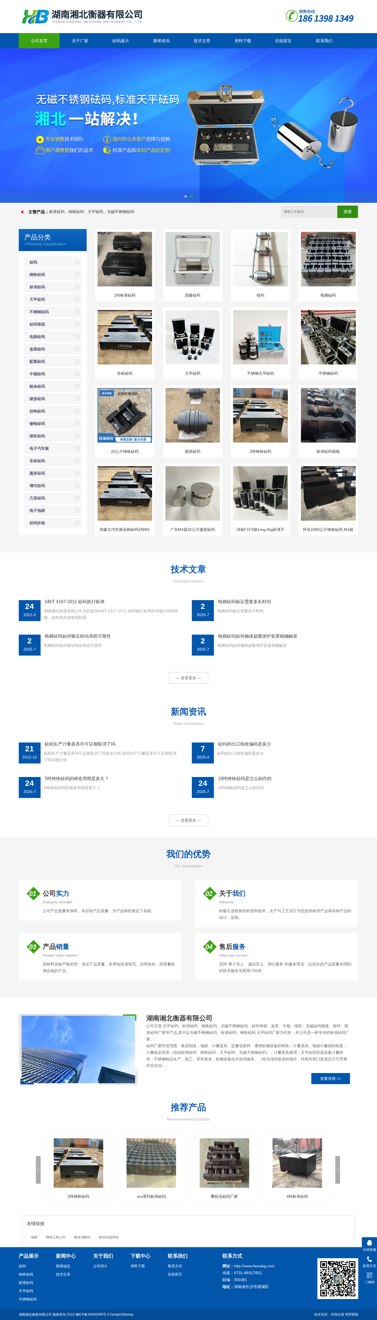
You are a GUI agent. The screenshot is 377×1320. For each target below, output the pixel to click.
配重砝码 (37, 361)
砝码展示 (120, 40)
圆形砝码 (37, 473)
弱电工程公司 (56, 1237)
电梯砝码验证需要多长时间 (244, 601)
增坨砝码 (37, 485)
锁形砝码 (37, 398)
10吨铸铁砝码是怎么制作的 (245, 778)
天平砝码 (37, 299)
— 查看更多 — (188, 678)
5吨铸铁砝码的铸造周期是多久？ (77, 778)
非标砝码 (37, 461)
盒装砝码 (37, 349)
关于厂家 (80, 40)
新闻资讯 (161, 40)
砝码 (33, 262)
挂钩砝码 (37, 411)
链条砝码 (37, 386)
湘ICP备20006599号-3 (92, 1314)
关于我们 (103, 1256)
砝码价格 (37, 523)
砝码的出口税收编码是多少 (244, 744)
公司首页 (39, 40)
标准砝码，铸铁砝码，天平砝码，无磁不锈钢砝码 (91, 211)
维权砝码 (37, 436)
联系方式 (175, 1266)
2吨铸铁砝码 (260, 451)
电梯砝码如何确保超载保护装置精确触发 (258, 636)
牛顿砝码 (37, 374)
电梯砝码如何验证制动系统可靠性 (78, 636)
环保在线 (337, 1314)
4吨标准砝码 (225, 1196)
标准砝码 (37, 287)
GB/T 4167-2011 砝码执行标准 (75, 601)
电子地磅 (37, 510)
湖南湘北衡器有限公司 (35, 1314)
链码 (260, 295)
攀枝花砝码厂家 (152, 1196)
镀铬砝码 (37, 423)
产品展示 (29, 1256)
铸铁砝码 (37, 274)
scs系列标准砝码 (79, 1196)
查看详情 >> (330, 1078)
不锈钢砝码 (39, 312)
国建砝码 (192, 295)
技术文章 (202, 40)
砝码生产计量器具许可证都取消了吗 (80, 744)
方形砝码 (37, 498)
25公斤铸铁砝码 (125, 451)
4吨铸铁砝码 (298, 1196)
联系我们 (324, 40)
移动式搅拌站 (109, 1237)
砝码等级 (37, 324)
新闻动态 (63, 1266)
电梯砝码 (37, 336)
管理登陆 (351, 1314)
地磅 (34, 1237)
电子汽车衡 (39, 448)
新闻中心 (66, 1256)
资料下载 (243, 40)
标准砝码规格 (328, 451)
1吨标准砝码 (125, 295)
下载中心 (140, 1256)
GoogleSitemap (122, 1314)
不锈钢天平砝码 (260, 373)
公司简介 (100, 1266)
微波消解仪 (82, 1237)
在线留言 (283, 40)
